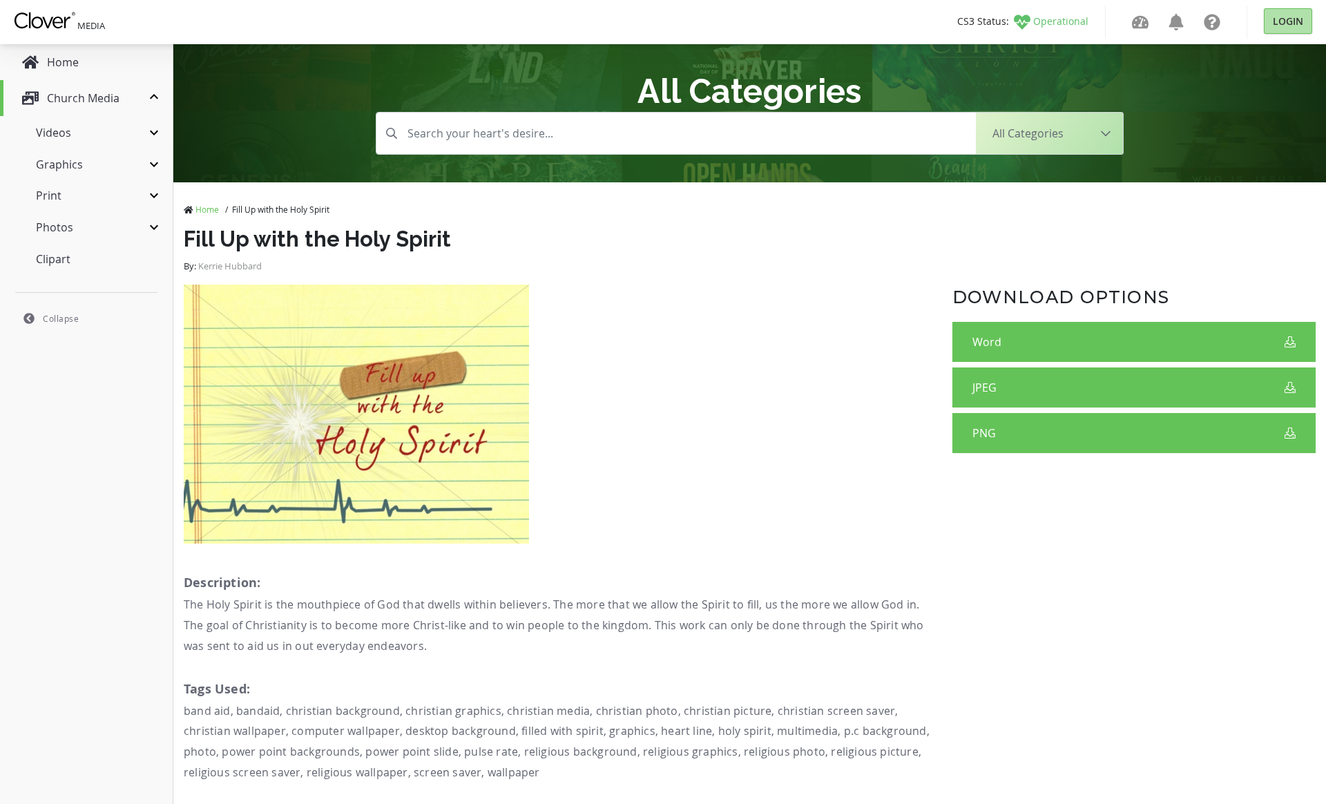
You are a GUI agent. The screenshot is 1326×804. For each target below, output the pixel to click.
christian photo (637, 710)
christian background (343, 710)
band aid (207, 710)
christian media (548, 710)
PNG (984, 433)
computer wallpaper (345, 730)
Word (986, 342)
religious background (580, 751)
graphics (632, 730)
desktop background (460, 730)
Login (1288, 21)
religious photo (784, 751)
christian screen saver (836, 710)
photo (200, 751)
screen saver (447, 772)
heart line (686, 730)
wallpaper (514, 772)
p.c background (885, 730)
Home (207, 209)
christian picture (727, 710)
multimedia (807, 730)
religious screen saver (242, 772)
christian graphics (453, 710)
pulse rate (491, 751)
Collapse (61, 318)
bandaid (258, 710)
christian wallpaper (235, 730)
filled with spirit (562, 730)
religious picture (874, 751)
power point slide (411, 751)
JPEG (984, 387)
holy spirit (744, 730)
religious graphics (690, 751)
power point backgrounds (291, 751)
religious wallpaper (357, 772)
